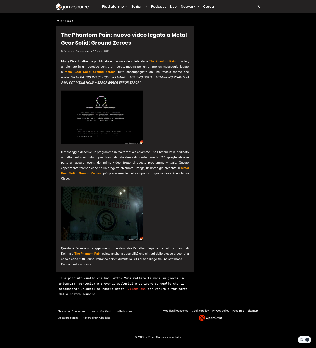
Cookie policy (200, 310)
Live (173, 6)
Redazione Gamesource (77, 51)
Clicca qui (137, 289)
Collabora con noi (68, 317)
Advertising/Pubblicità (96, 317)
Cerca (208, 6)
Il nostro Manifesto (100, 311)
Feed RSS (238, 310)
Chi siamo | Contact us (71, 311)
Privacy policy (220, 310)
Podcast (158, 6)
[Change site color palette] (304, 339)
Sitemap (253, 310)
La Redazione (124, 311)
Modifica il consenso (175, 310)
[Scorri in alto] (304, 333)
